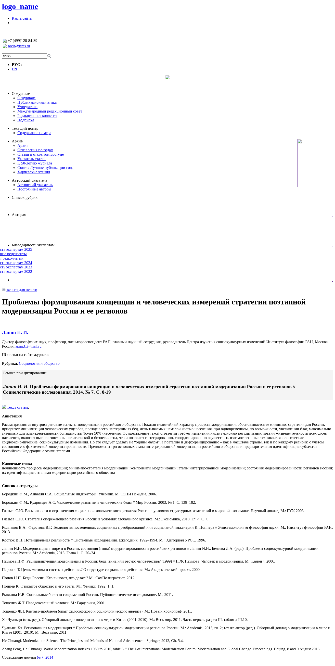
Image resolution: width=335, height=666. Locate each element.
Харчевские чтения (33, 172)
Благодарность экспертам (33, 245)
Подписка (25, 120)
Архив (17, 141)
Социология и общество (39, 363)
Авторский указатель (29, 180)
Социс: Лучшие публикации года (45, 167)
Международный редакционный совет (49, 111)
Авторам (19, 215)
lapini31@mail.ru (27, 346)
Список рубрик (25, 197)
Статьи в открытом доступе (40, 154)
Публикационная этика (37, 102)
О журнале (21, 93)
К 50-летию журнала (34, 163)
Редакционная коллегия (37, 115)
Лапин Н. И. (15, 332)
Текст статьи (17, 407)
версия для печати (21, 290)
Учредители (27, 107)
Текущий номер (25, 128)
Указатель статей (31, 159)
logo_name (20, 6)
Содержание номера (34, 133)
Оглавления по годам (35, 150)
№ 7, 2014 (45, 657)
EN (14, 69)
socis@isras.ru (19, 46)
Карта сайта (22, 18)
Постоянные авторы (34, 189)
